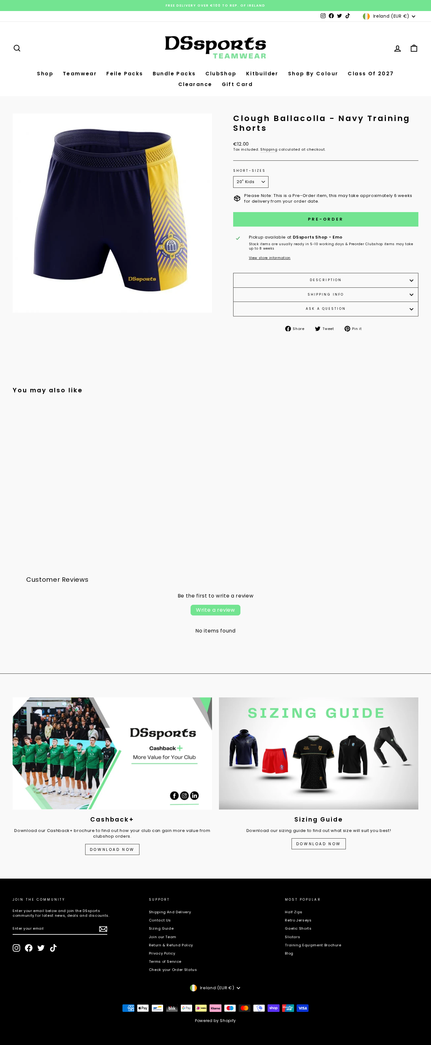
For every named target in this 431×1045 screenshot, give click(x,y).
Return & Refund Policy (171, 945)
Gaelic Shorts (298, 928)
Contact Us (160, 920)
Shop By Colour (313, 73)
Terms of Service (165, 961)
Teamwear (80, 73)
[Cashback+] (112, 753)
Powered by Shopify (215, 1020)
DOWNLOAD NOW (112, 849)
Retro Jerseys (298, 920)
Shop (45, 73)
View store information (270, 258)
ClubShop (221, 73)
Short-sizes (249, 171)
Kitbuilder (262, 73)
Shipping (268, 149)
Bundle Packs (174, 73)
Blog (289, 953)
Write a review (215, 610)
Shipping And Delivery (170, 912)
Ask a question (326, 308)
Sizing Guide (161, 928)
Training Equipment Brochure (313, 945)
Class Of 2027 (371, 73)
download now (318, 843)
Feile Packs (124, 73)
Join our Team (162, 936)
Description (326, 280)
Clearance (195, 84)
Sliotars (292, 936)
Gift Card (237, 84)
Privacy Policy (162, 953)
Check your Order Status (173, 969)
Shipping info (326, 294)
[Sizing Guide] (318, 753)
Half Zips (294, 912)
